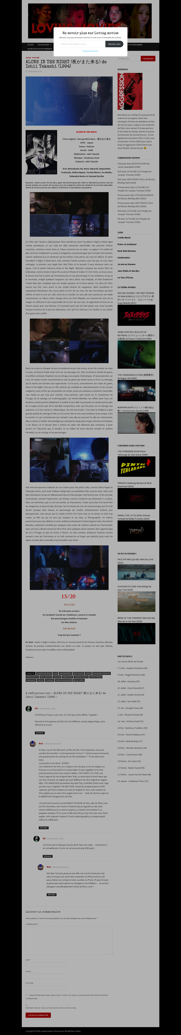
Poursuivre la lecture (90, 51)
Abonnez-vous (114, 44)
